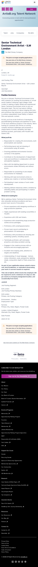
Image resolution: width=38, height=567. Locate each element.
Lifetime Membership (7, 429)
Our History (4, 389)
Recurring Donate (6, 457)
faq (31, 9)
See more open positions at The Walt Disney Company (19, 342)
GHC (2, 445)
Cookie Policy (5, 545)
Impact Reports (5, 488)
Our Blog (3, 518)
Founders (4, 420)
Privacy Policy (5, 541)
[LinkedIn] (11, 9)
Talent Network (5, 423)
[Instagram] (3, 9)
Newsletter (4, 533)
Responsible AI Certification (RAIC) (11, 439)
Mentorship (4, 413)
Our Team (4, 392)
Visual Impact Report (7, 491)
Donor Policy (5, 552)
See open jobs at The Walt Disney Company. (19, 60)
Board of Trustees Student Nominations (12, 398)
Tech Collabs (4, 442)
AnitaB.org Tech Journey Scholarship (11, 506)
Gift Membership (6, 473)
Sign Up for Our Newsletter (17, 376)
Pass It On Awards (6, 503)
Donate (3, 454)
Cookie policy (23, 358)
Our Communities (6, 467)
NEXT (3, 436)
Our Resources (5, 515)
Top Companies (5, 495)
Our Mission (4, 386)
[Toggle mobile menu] (34, 2)
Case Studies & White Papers (9, 482)
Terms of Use (5, 543)
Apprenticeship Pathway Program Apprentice (14, 433)
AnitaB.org (24, 557)
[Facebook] (7, 9)
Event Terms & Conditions (8, 547)
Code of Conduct (6, 550)
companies (20, 33)
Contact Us (4, 530)
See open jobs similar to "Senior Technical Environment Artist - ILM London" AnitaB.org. (19, 63)
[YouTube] (19, 562)
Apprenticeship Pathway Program (10, 417)
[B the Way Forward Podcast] (25, 562)
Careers (3, 405)
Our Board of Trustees (7, 395)
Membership (4, 426)
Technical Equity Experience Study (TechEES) (13, 485)
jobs (12, 33)
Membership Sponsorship (8, 464)
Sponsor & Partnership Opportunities (11, 460)
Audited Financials (6, 402)
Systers (3, 470)
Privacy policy (14, 358)
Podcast (3, 521)
